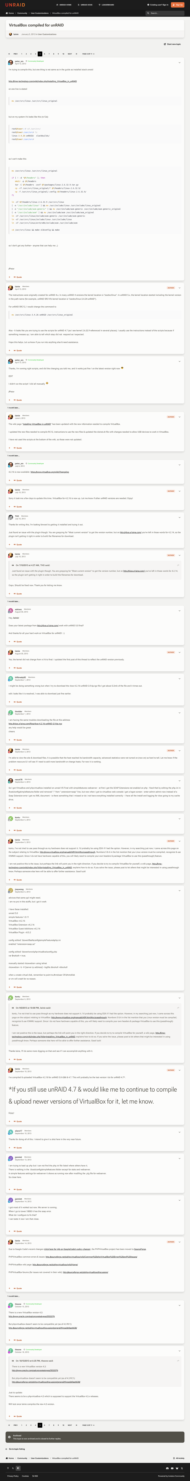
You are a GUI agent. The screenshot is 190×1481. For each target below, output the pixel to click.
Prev (16, 54)
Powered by (171, 1476)
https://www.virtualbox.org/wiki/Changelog (50, 472)
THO (17, 516)
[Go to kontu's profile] (10, 818)
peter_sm (19, 61)
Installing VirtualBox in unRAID (37, 424)
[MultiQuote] (9, 277)
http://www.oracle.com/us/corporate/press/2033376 (32, 1316)
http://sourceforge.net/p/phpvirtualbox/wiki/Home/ (55, 1264)
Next (70, 54)
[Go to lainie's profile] (10, 34)
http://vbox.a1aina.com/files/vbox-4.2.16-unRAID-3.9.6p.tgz (35, 723)
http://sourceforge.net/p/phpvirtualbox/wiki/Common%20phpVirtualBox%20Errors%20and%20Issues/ (91, 1257)
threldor (18, 711)
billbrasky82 (20, 677)
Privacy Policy (12, 1476)
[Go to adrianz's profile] (10, 610)
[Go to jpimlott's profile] (10, 1158)
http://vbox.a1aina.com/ (130, 532)
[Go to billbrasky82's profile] (10, 678)
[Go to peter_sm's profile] (10, 62)
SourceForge (140, 1249)
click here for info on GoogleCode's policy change (67, 1249)
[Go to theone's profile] (10, 1305)
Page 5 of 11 (87, 54)
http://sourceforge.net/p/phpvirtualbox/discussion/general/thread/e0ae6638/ (43, 1328)
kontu (17, 817)
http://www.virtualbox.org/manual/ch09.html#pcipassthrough (67, 852)
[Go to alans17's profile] (10, 1132)
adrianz (18, 609)
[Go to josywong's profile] (10, 890)
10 (63, 54)
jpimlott (18, 1157)
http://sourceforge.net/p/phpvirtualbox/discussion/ (85, 1272)
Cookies (25, 1476)
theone (18, 1304)
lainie (15, 34)
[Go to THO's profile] (10, 517)
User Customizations (47, 34)
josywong (19, 889)
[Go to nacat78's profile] (10, 780)
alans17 (18, 1131)
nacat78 (18, 779)
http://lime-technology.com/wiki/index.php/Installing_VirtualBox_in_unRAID (43, 81)
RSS (36, 1476)
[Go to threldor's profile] (10, 712)
